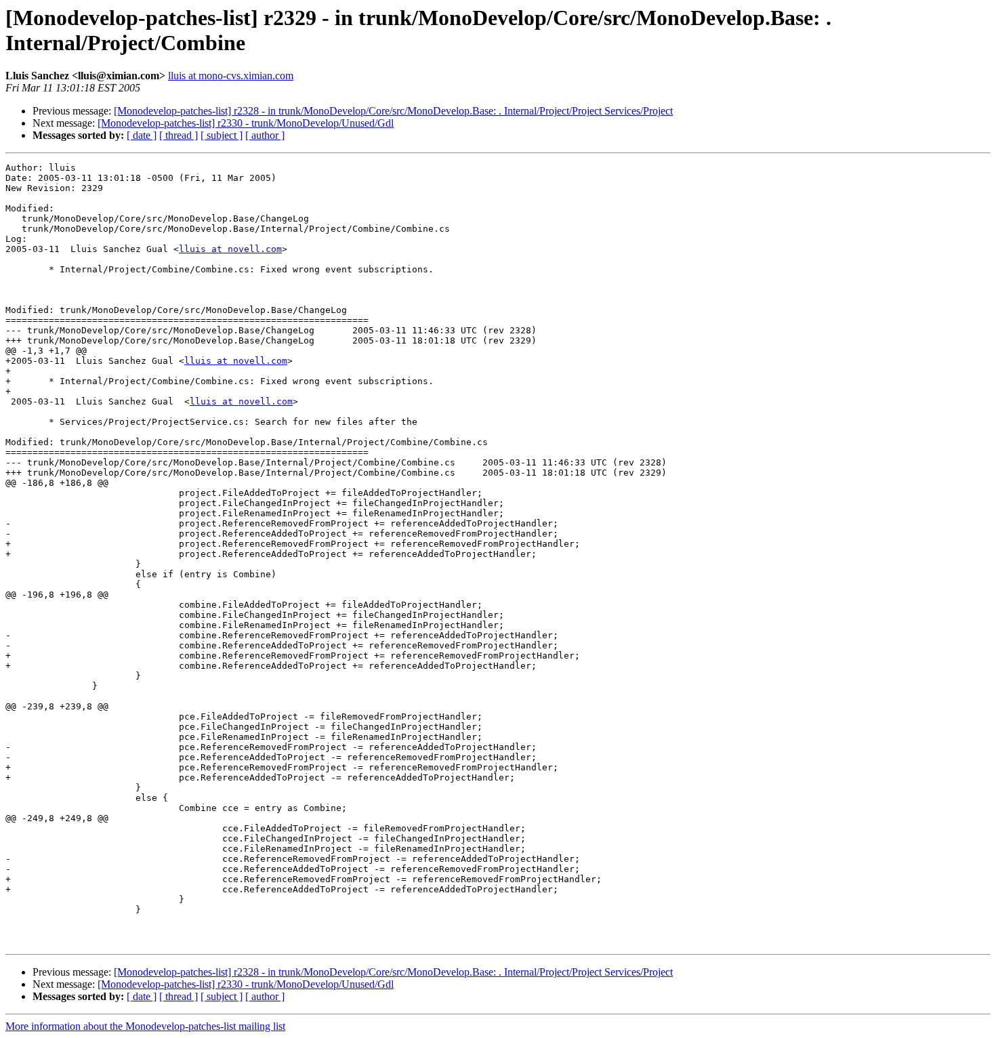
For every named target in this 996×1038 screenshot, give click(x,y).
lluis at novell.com (230, 249)
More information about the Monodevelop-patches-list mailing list (145, 1026)
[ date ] (142, 135)
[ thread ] (178, 135)
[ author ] (265, 135)
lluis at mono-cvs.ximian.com (230, 75)
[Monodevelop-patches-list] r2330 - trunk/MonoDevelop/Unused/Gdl (246, 123)
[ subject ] (222, 135)
